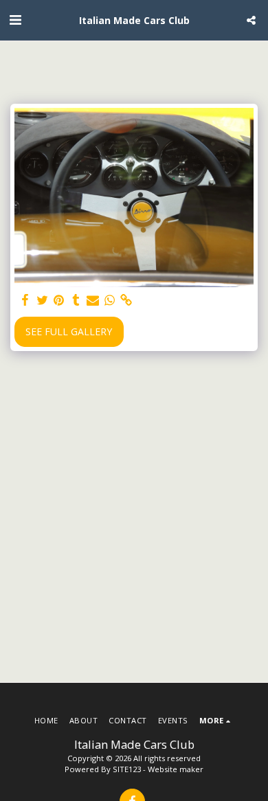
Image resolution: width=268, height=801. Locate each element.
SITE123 (127, 769)
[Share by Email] (93, 300)
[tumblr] (76, 300)
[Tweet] (42, 300)
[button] (15, 19)
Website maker (175, 769)
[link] (126, 300)
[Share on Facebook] (25, 300)
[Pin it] (59, 300)
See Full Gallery (68, 331)
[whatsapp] (110, 300)
